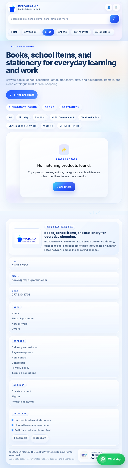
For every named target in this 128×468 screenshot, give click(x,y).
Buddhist (40, 117)
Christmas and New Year (22, 125)
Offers (62, 32)
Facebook (20, 437)
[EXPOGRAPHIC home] (27, 238)
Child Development (63, 117)
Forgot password (23, 401)
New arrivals (20, 323)
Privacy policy (20, 367)
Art (10, 117)
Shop (48, 32)
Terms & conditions (24, 373)
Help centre (19, 357)
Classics (48, 125)
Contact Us (81, 32)
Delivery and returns (25, 347)
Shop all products (23, 318)
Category (30, 32)
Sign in (16, 396)
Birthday (23, 117)
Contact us (18, 362)
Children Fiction (90, 117)
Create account (21, 391)
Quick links (102, 32)
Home (14, 32)
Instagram (39, 437)
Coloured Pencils (69, 125)
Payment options (22, 352)
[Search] (114, 19)
